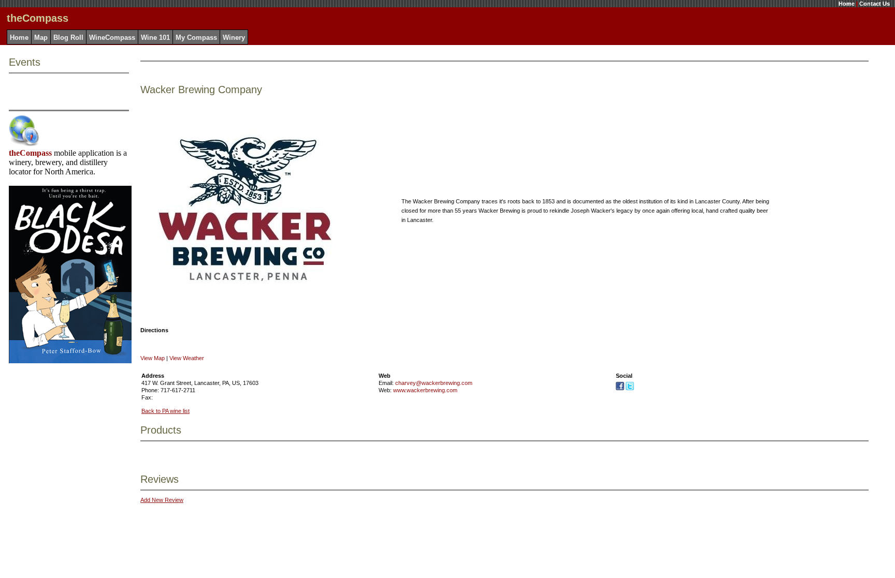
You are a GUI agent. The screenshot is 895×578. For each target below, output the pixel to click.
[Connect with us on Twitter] (630, 388)
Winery (234, 37)
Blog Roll (68, 37)
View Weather (186, 358)
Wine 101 (155, 37)
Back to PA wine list (165, 411)
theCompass (30, 153)
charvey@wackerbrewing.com (433, 383)
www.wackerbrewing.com (425, 390)
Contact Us (874, 4)
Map (41, 37)
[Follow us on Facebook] (620, 388)
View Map (152, 358)
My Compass (196, 37)
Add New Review (161, 500)
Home (847, 4)
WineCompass (112, 37)
